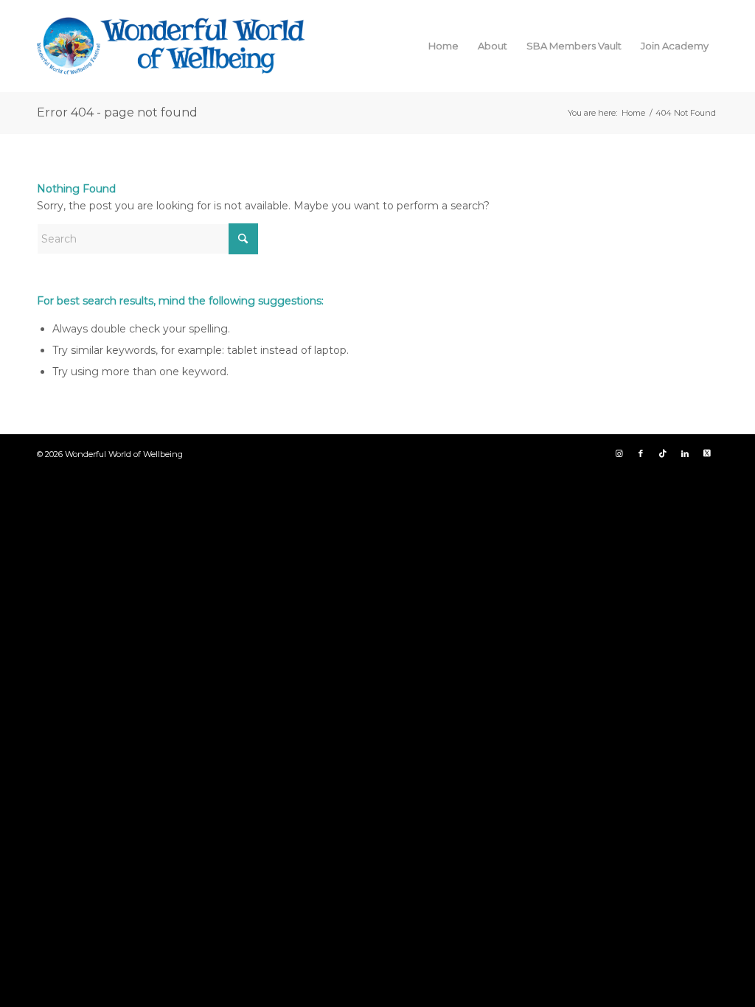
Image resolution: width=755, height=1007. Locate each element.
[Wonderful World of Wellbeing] (171, 45)
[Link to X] (707, 453)
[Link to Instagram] (619, 453)
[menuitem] (443, 45)
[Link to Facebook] (641, 453)
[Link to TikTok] (663, 453)
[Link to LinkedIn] (685, 453)
